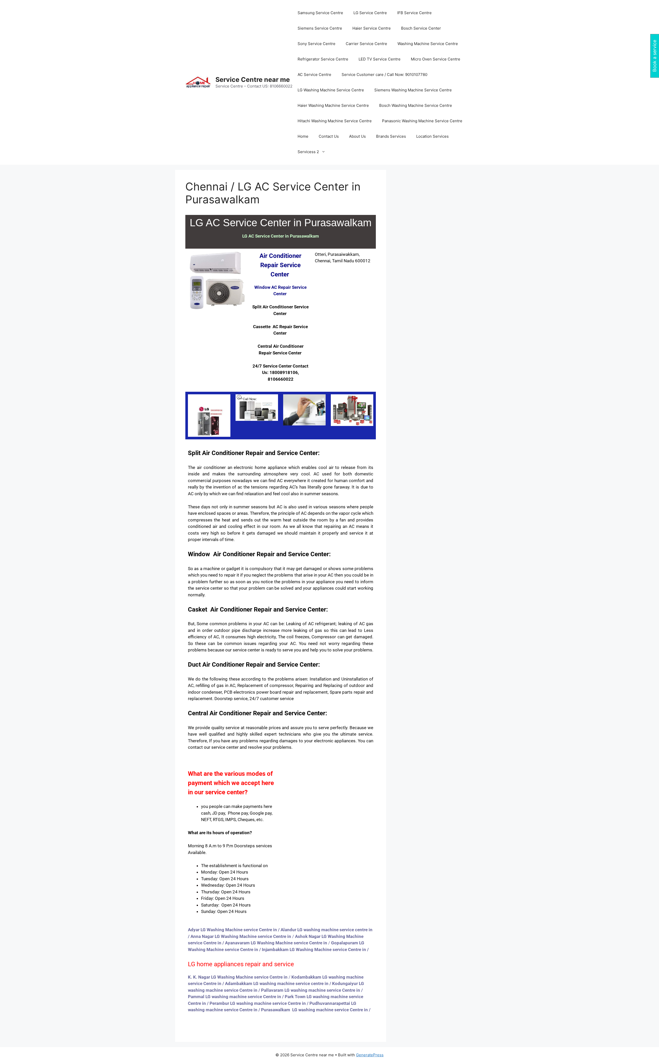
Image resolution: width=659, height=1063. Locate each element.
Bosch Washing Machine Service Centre (415, 105)
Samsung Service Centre (320, 12)
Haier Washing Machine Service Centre (333, 105)
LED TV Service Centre (380, 59)
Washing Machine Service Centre (427, 43)
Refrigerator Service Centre (323, 59)
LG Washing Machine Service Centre (331, 90)
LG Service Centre (370, 12)
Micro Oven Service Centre (435, 59)
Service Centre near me (252, 79)
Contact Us (329, 136)
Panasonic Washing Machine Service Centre (422, 120)
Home (303, 136)
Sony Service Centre (316, 43)
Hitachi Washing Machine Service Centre (335, 120)
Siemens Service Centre (320, 28)
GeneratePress (370, 1054)
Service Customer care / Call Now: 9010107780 (384, 74)
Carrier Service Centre (366, 43)
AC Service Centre (314, 74)
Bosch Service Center (421, 28)
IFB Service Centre (414, 12)
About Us (357, 136)
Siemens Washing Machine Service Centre (413, 90)
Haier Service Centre (371, 28)
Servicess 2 (308, 151)
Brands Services (391, 136)
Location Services (432, 136)
